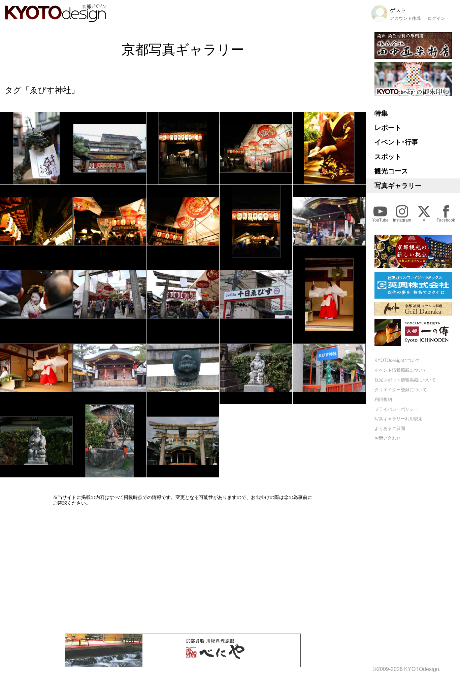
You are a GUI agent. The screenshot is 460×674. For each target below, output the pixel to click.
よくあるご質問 (389, 428)
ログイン (436, 18)
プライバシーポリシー (396, 408)
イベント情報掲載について (400, 370)
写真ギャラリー (398, 185)
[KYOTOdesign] (55, 19)
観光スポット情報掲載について (405, 379)
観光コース (391, 171)
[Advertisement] (183, 570)
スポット (387, 156)
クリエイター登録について (400, 389)
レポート (387, 127)
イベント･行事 (396, 142)
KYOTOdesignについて (397, 360)
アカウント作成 (405, 18)
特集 (381, 113)
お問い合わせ (387, 438)
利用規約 (383, 399)
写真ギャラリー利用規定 (398, 418)
